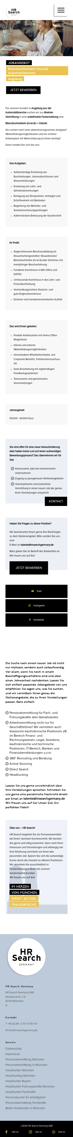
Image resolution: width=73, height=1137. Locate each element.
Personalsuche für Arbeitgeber (25, 1097)
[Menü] (61, 10)
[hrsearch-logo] (30, 12)
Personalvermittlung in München (26, 1064)
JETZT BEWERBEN (23, 90)
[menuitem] (61, 10)
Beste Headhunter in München (25, 1108)
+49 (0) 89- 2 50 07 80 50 (22, 1024)
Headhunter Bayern (18, 1081)
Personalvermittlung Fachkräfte (25, 1102)
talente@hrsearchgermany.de (37, 545)
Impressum (12, 1054)
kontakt (56, 501)
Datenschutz (13, 1048)
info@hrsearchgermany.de (23, 1030)
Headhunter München (19, 1070)
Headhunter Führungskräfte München (30, 1086)
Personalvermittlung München (24, 1059)
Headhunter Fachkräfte (20, 1092)
